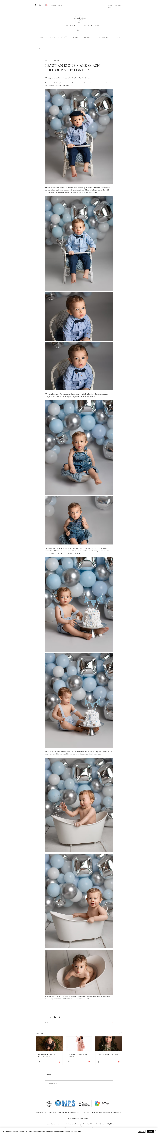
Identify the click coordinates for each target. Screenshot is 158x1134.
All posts (38, 48)
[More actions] (112, 60)
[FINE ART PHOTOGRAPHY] (108, 1043)
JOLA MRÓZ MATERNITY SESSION (77, 1056)
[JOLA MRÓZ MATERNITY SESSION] (79, 1043)
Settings (141, 1131)
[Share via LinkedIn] (55, 1017)
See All (120, 1033)
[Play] (47, 5)
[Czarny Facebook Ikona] (35, 5)
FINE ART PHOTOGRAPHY (108, 1054)
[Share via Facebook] (46, 1017)
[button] (75, 37)
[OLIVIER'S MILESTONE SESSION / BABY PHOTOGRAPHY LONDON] (49, 1043)
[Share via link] (59, 1017)
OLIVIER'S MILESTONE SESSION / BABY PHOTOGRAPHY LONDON (48, 1055)
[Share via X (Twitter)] (50, 1017)
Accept (150, 1131)
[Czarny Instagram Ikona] (40, 5)
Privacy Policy (77, 1131)
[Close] (156, 1131)
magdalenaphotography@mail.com (78, 1118)
